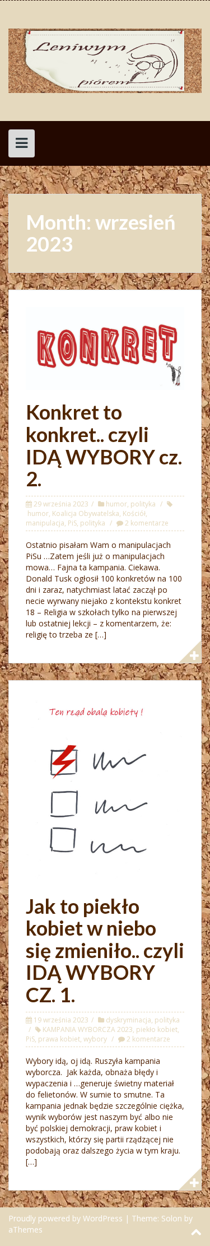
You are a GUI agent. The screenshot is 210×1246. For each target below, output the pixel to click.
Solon (171, 1218)
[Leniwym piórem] (105, 59)
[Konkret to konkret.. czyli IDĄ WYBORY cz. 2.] (105, 347)
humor (116, 504)
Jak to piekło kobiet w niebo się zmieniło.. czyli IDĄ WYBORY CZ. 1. (105, 950)
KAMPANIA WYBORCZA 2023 (88, 1029)
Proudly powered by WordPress (65, 1218)
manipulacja (45, 523)
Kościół (134, 513)
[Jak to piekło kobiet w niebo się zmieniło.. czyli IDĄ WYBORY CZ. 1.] (105, 789)
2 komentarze (147, 523)
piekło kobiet (157, 1029)
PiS (72, 523)
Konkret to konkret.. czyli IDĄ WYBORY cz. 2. (104, 445)
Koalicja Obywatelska (85, 513)
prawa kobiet (59, 1039)
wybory (95, 1039)
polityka (143, 504)
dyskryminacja (128, 1020)
